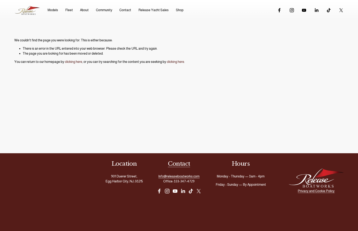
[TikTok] (328, 10)
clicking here (73, 61)
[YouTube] (304, 10)
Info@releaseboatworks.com (179, 176)
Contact (125, 10)
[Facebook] (279, 10)
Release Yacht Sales (153, 10)
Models (53, 10)
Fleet (69, 10)
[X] (341, 10)
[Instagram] (291, 10)
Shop (180, 10)
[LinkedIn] (316, 10)
